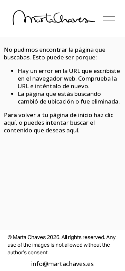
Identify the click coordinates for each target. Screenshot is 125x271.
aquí (72, 130)
